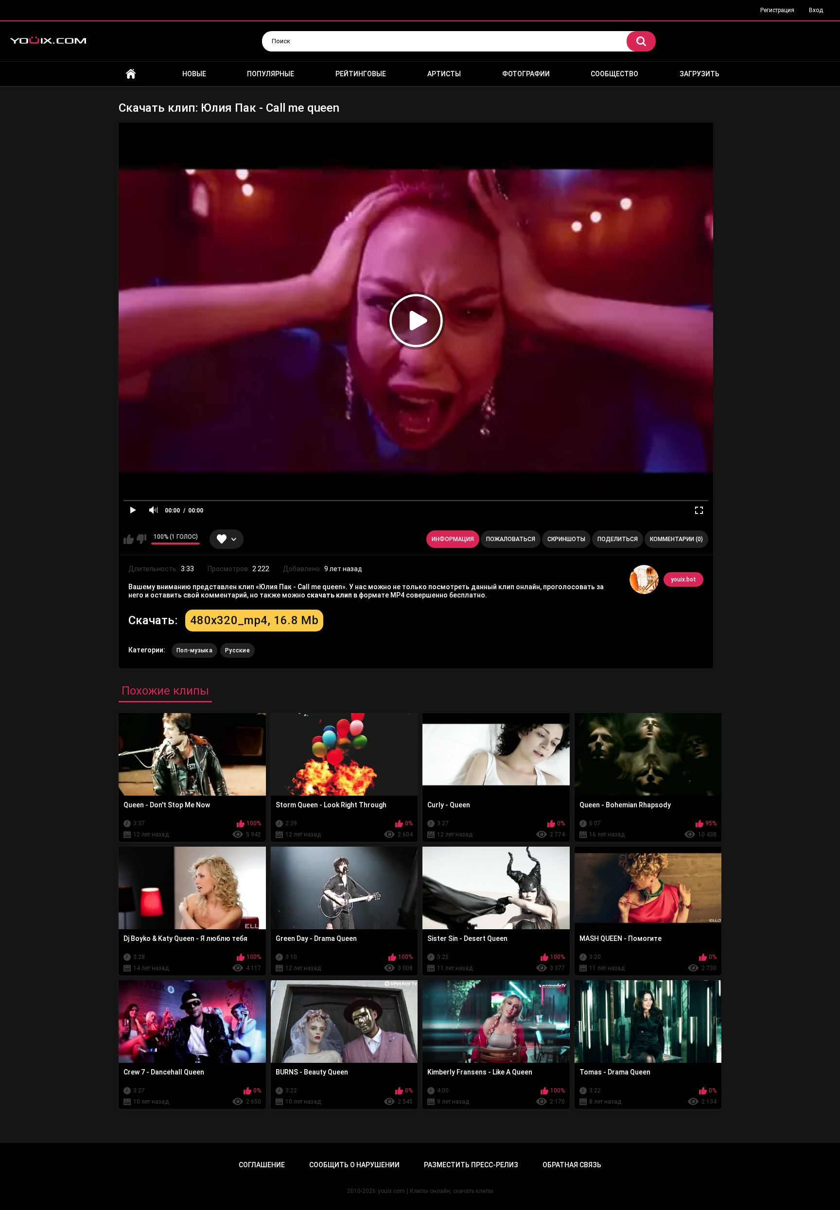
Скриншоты (566, 539)
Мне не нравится (141, 539)
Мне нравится (128, 539)
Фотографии (526, 74)
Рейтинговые (360, 74)
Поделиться (617, 539)
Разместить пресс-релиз (471, 1165)
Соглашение (262, 1165)
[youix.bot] (644, 579)
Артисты (444, 74)
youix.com (391, 1191)
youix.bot (683, 579)
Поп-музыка (194, 650)
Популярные (270, 74)
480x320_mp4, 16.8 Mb (254, 620)
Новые (194, 74)
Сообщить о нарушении (354, 1165)
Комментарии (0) (676, 539)
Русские (237, 650)
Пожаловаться (510, 539)
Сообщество (614, 74)
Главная (131, 74)
